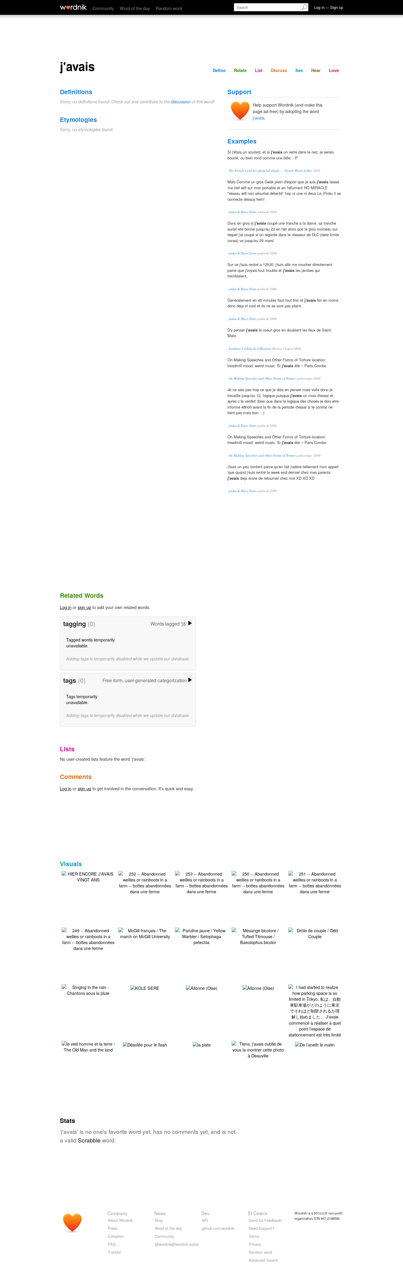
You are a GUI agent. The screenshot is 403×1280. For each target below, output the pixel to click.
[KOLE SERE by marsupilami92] (144, 987)
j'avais (258, 118)
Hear (316, 70)
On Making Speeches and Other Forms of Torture (262, 378)
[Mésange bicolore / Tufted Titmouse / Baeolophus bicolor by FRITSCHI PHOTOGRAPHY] (258, 936)
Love (334, 70)
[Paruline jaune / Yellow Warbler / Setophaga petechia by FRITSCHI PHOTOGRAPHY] (201, 936)
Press (112, 1228)
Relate (240, 70)
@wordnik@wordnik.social (177, 1244)
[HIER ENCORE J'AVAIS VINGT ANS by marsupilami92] (88, 876)
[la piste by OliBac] (202, 1044)
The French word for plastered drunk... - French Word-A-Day (270, 170)
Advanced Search (263, 1260)
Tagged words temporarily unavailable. (90, 642)
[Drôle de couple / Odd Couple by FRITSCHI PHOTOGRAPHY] (314, 933)
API (205, 1220)
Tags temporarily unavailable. (81, 699)
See (299, 70)
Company (117, 1213)
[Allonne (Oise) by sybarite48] (201, 987)
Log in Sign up (328, 7)
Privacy (255, 1244)
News (160, 1213)
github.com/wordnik (218, 1228)
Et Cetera (257, 1213)
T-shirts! (114, 1252)
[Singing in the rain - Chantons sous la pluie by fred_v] (88, 989)
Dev (205, 1213)
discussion (181, 102)
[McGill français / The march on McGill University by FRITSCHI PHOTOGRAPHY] (144, 933)
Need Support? (261, 1228)
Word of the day (135, 8)
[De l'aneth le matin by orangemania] (315, 1044)
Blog (159, 1220)
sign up (84, 607)
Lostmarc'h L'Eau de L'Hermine (250, 348)
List (259, 70)
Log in (65, 607)
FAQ (112, 1244)
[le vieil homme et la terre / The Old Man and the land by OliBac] (88, 1046)
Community (103, 8)
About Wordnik (120, 1220)
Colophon (116, 1236)
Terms (254, 1236)
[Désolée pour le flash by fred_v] (145, 1044)
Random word (169, 8)
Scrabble (89, 1140)
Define (219, 70)
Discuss (279, 70)
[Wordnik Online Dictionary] (73, 7)
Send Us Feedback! (265, 1220)
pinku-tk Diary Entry (243, 212)
